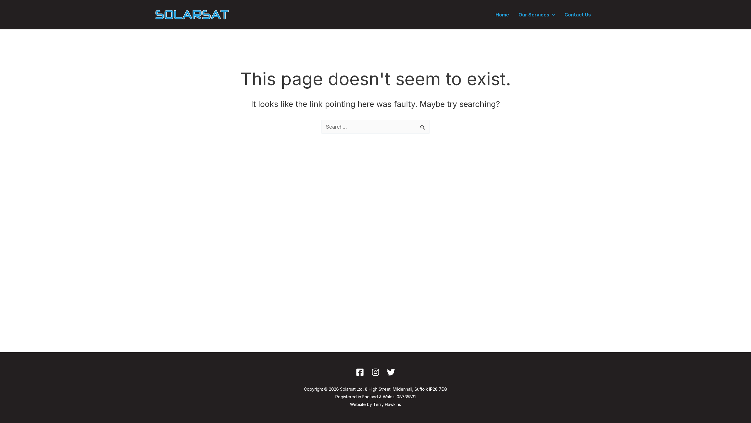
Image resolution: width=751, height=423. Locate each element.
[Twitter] (391, 372)
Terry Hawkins (387, 404)
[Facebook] (360, 372)
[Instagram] (375, 372)
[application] (552, 14)
